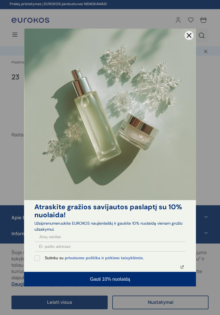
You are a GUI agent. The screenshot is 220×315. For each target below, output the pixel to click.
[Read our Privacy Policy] (182, 267)
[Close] (189, 35)
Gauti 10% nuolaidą (110, 279)
